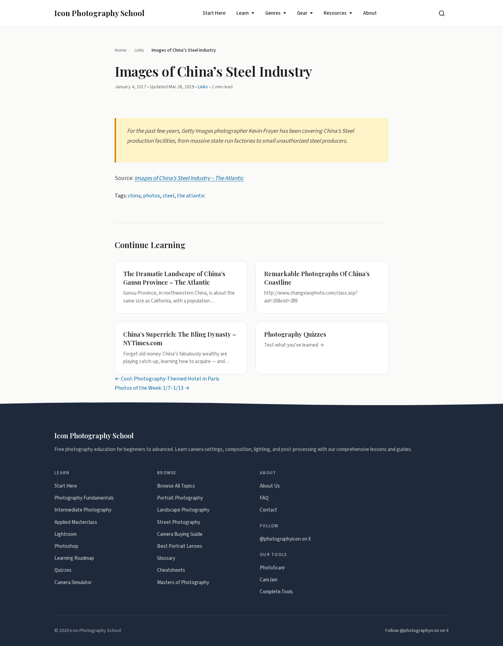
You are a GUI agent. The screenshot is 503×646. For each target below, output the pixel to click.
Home (121, 50)
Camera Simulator (73, 582)
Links (139, 50)
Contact (268, 510)
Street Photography (178, 522)
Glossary (166, 558)
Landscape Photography (183, 510)
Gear (302, 13)
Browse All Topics (176, 486)
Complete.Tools (276, 591)
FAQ (264, 498)
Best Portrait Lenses (179, 546)
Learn (242, 13)
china (134, 195)
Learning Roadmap (74, 558)
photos (151, 195)
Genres (273, 13)
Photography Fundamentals (84, 498)
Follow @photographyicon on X (417, 630)
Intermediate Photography (83, 510)
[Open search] (442, 13)
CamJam (269, 579)
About (370, 13)
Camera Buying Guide (180, 534)
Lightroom (65, 534)
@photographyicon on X (285, 539)
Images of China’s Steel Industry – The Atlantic (189, 178)
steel (169, 195)
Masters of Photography (183, 582)
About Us (270, 486)
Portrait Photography (180, 498)
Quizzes (63, 570)
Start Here (214, 13)
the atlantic (191, 195)
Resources (335, 13)
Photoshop (66, 546)
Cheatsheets (171, 570)
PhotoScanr (272, 567)
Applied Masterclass (75, 522)
